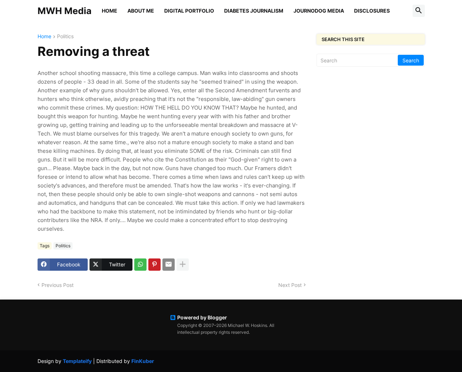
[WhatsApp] (140, 264)
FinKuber (142, 361)
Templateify (77, 361)
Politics (65, 36)
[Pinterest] (154, 264)
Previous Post (58, 285)
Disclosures (372, 11)
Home (109, 11)
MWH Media (65, 10)
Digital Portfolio (189, 11)
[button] (419, 11)
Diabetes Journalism (253, 11)
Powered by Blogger (202, 317)
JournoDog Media (318, 11)
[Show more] (182, 264)
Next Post (290, 285)
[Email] (168, 264)
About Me (140, 11)
